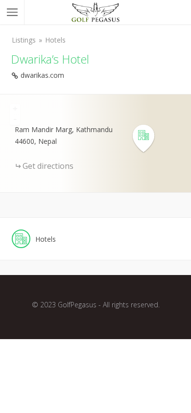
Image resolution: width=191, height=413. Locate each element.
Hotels (55, 40)
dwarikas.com (42, 75)
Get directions (48, 166)
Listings (24, 40)
